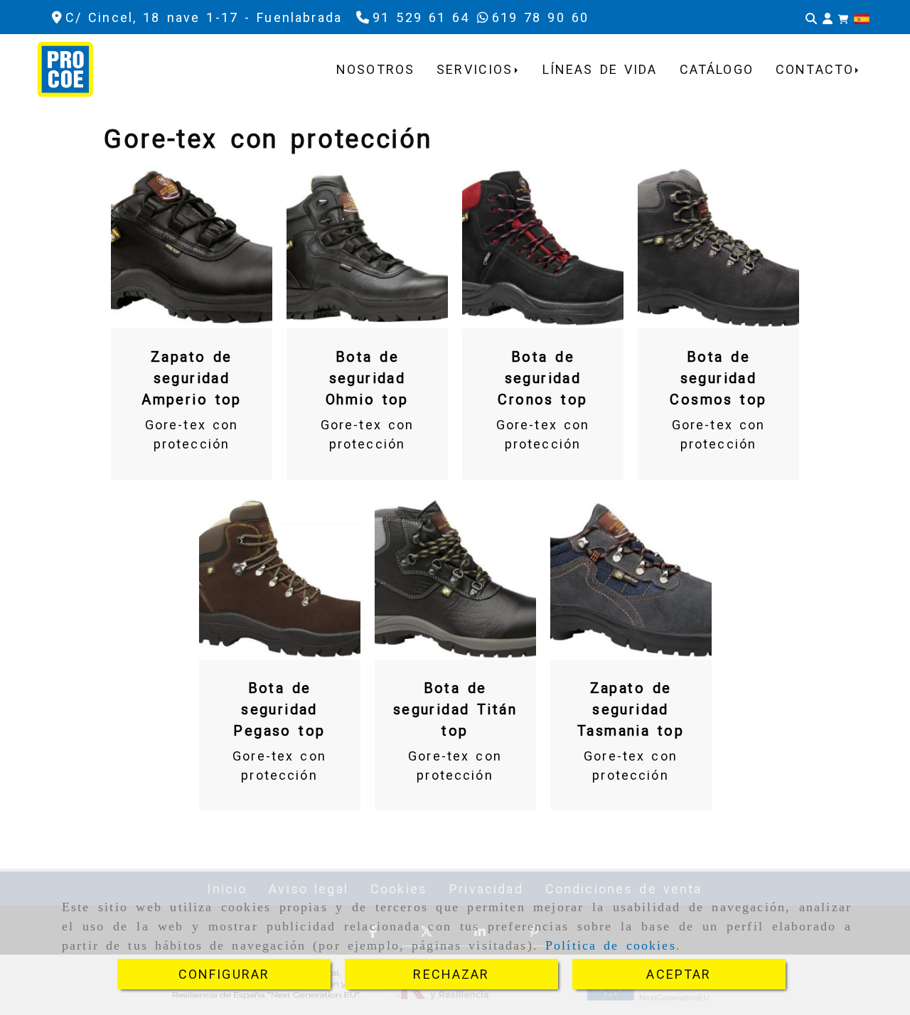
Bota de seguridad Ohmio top (367, 378)
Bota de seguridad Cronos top (542, 378)
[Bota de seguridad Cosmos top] (719, 248)
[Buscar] (811, 17)
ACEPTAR (678, 974)
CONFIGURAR (224, 974)
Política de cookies (610, 945)
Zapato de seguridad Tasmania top (630, 709)
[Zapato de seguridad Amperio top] (192, 248)
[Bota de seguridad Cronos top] (543, 248)
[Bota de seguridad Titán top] (455, 578)
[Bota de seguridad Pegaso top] (279, 578)
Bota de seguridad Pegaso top (279, 709)
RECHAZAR (451, 974)
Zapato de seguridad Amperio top (191, 378)
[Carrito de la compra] (843, 17)
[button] (827, 17)
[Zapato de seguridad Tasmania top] (630, 578)
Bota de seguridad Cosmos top (718, 378)
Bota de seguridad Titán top (455, 709)
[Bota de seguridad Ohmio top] (367, 248)
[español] (861, 18)
